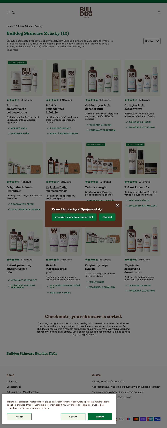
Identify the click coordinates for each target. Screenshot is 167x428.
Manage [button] (19, 416)
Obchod (107, 216)
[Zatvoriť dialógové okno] (117, 205)
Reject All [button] (73, 416)
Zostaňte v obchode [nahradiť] (74, 216)
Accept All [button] (100, 416)
